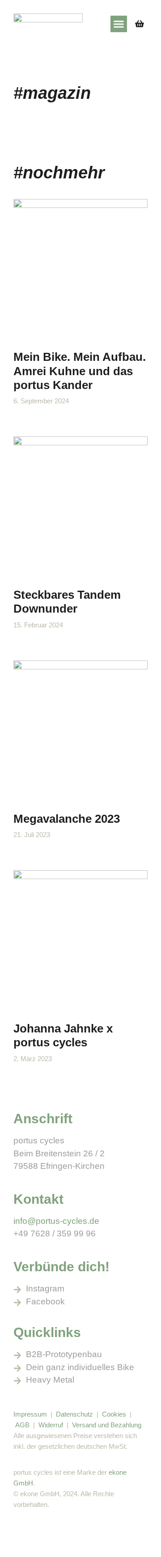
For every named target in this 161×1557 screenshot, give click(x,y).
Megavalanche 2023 (66, 818)
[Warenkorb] (139, 24)
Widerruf (51, 1425)
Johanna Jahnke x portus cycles (63, 1035)
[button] (118, 24)
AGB (22, 1425)
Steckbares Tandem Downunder (67, 601)
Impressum (30, 1414)
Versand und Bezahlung (106, 1425)
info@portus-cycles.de (56, 1221)
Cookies (114, 1414)
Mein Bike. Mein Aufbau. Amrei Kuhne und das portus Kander (79, 370)
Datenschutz (74, 1414)
